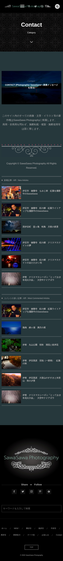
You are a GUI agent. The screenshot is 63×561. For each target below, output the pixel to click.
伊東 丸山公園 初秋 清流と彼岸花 (40, 345)
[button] (57, 6)
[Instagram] (42, 6)
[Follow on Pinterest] (40, 491)
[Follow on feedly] (48, 491)
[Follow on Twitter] (35, 6)
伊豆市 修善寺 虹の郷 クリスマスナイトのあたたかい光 (42, 261)
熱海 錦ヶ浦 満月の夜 (34, 327)
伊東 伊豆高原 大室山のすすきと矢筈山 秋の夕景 (42, 379)
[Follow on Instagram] (31, 491)
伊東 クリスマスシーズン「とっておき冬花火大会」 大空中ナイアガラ (42, 278)
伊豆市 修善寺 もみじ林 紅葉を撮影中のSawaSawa (42, 192)
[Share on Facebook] (29, 6)
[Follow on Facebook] (14, 491)
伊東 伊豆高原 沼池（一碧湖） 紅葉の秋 (41, 362)
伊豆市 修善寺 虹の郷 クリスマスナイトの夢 (42, 244)
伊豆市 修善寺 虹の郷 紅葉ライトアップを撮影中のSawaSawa (42, 209)
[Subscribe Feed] (48, 6)
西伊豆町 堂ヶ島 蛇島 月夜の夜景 (40, 227)
